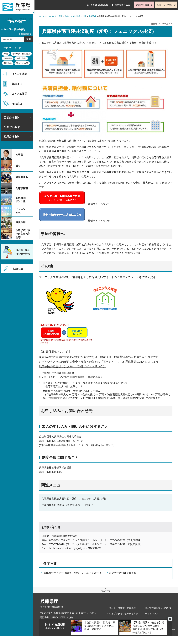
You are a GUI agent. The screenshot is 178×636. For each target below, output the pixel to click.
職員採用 (8, 58)
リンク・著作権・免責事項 (122, 608)
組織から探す (12, 136)
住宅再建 (92, 16)
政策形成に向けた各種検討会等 (23, 234)
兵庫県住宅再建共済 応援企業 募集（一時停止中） (69, 504)
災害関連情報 (142, 5)
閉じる (170, 619)
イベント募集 (19, 73)
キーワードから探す (15, 29)
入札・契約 (21, 58)
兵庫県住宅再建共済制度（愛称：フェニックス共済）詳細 (74, 498)
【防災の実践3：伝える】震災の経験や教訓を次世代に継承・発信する (99, 625)
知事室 (19, 154)
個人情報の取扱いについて (158, 608)
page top (106, 591)
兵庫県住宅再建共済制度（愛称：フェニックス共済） (74, 572)
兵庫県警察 (22, 188)
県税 (6, 54)
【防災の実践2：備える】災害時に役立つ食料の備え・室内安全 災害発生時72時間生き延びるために (148, 627)
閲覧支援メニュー (123, 5)
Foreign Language (99, 5)
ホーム (42, 16)
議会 (18, 165)
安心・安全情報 (164, 5)
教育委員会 (22, 177)
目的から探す (12, 117)
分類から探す (12, 126)
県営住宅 (8, 63)
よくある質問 (19, 93)
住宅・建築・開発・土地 (75, 16)
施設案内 (17, 83)
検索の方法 (26, 34)
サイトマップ (151, 614)
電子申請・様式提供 (21, 54)
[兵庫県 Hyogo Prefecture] (18, 7)
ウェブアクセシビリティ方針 (123, 614)
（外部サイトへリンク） (99, 203)
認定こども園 (22, 63)
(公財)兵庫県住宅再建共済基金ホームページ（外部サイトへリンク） (77, 445)
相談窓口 (17, 103)
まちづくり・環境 (55, 16)
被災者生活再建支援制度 (123, 572)
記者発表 (18, 269)
